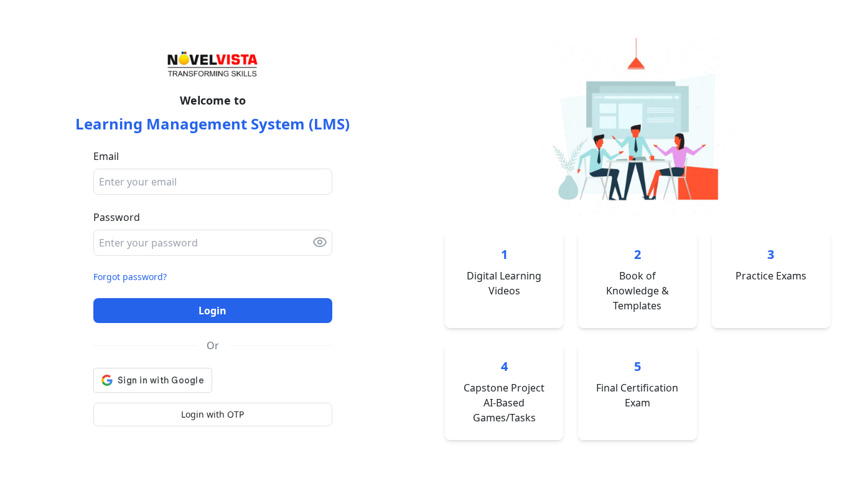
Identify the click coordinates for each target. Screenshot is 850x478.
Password (116, 217)
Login (212, 310)
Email (106, 156)
